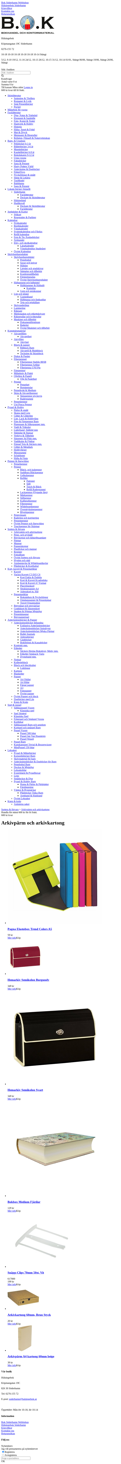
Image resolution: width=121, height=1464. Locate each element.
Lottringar (25, 668)
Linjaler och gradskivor (31, 268)
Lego (16, 775)
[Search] (2, 76)
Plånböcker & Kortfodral (26, 566)
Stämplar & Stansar (23, 432)
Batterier (24, 325)
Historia (18, 126)
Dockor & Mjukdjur (24, 767)
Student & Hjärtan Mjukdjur (28, 611)
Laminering (19, 308)
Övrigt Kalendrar (22, 251)
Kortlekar (18, 722)
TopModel (19, 180)
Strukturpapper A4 (29, 588)
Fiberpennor (26, 503)
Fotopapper (26, 690)
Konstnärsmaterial (17, 330)
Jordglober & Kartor (18, 211)
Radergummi (26, 398)
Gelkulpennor (27, 475)
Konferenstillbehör (29, 274)
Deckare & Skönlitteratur (32, 197)
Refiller (24, 478)
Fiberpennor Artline (30, 364)
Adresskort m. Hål (29, 591)
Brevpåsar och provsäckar (27, 605)
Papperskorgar (21, 546)
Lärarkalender (27, 245)
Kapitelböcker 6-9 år (24, 152)
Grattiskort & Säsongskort (27, 608)
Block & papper (22, 345)
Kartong (18, 671)
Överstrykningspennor (31, 509)
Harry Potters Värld (23, 166)
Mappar (18, 543)
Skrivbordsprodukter (18, 254)
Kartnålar (31, 288)
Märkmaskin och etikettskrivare (29, 313)
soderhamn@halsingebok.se (23, 1399)
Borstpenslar (26, 387)
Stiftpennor (25, 498)
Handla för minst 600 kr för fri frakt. (19, 813)
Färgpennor (19, 370)
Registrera (10, 1452)
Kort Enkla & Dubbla (31, 577)
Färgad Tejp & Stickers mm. (28, 444)
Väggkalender (21, 228)
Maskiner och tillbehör (25, 319)
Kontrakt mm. (21, 645)
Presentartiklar (21, 594)
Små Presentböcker (23, 104)
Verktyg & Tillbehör (24, 435)
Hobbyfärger (20, 449)
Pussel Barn (20, 741)
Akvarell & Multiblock (31, 350)
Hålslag (24, 265)
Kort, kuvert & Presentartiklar (22, 569)
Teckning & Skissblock (31, 353)
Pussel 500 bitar (28, 733)
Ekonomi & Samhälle (24, 118)
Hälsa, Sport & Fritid (24, 129)
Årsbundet (19, 240)
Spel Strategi (20, 713)
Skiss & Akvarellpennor (26, 393)
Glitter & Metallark (23, 447)
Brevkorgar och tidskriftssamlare (30, 537)
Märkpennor (26, 495)
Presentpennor (21, 520)
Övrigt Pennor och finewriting (29, 523)
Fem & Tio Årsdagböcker (26, 237)
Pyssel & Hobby (16, 407)
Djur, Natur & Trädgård (25, 115)
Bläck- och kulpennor (31, 469)
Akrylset (24, 342)
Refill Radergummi (36, 489)
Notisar (17, 659)
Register (18, 552)
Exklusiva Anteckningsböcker (35, 625)
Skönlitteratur (14, 95)
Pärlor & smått (21, 410)
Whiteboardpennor (29, 506)
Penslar (17, 381)
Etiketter (18, 648)
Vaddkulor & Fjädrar (24, 441)
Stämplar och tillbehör (31, 271)
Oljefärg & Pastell (23, 376)
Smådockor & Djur (23, 778)
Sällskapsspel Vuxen (24, 707)
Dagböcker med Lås (24, 699)
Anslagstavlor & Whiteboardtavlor (31, 563)
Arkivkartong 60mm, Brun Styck (29, 1314)
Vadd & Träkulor (22, 427)
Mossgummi (20, 452)
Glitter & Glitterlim (23, 415)
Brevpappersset (21, 617)
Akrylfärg (19, 339)
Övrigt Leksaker (22, 798)
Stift (28, 483)
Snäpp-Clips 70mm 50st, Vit (26, 1272)
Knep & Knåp (21, 702)
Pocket (17, 107)
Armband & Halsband (31, 795)
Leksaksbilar (20, 770)
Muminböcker (21, 149)
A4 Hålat (24, 682)
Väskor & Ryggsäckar (25, 790)
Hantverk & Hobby (23, 124)
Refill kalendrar (21, 234)
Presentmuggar (21, 614)
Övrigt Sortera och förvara (27, 557)
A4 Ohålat (25, 679)
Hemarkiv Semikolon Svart (25, 1090)
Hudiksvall (19, 203)
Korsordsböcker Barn (24, 756)
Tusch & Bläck (33, 486)
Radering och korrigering (26, 518)
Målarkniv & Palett (23, 373)
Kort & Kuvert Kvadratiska (33, 580)
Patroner (30, 481)
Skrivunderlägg (21, 305)
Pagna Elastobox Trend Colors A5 (30, 929)
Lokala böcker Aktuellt (19, 189)
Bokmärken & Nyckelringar (34, 597)
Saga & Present (21, 163)
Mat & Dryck (20, 132)
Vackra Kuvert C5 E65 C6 (27, 574)
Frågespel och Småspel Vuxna (29, 719)
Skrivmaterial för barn (25, 758)
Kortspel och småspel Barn (27, 727)
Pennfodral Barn (22, 764)
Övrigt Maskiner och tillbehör (35, 328)
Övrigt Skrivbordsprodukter (34, 279)
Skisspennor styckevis (31, 396)
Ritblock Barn (27, 347)
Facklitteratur (14, 112)
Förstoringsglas (27, 277)
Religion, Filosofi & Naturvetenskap (32, 138)
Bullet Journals (27, 634)
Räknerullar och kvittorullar (27, 316)
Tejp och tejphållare (30, 302)
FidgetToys (19, 172)
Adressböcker (27, 637)
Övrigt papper (27, 693)
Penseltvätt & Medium (25, 390)
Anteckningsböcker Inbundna (28, 622)
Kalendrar (12, 220)
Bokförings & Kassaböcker (33, 642)
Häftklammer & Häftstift (32, 285)
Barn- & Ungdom (16, 141)
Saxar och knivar (28, 262)
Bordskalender (21, 226)
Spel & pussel (14, 705)
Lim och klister (21, 294)
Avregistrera (11, 1455)
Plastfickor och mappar (25, 549)
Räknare (18, 311)
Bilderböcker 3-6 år (23, 146)
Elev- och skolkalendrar (25, 243)
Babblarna (19, 183)
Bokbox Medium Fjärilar (24, 1202)
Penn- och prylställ (23, 535)
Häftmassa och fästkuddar (33, 299)
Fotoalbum (19, 554)
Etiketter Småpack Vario (32, 654)
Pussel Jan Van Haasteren (33, 736)
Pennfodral (25, 260)
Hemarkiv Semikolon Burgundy (28, 980)
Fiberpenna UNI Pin (30, 367)
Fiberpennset (20, 359)
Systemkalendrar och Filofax (28, 231)
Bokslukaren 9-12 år (24, 155)
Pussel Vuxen (20, 730)
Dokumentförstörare (30, 322)
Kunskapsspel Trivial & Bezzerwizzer (33, 744)
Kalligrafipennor (28, 500)
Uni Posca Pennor (23, 404)
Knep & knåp (14, 801)
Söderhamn (19, 192)
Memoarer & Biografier (25, 135)
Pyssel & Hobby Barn (25, 781)
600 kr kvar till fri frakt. (13, 90)
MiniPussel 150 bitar (24, 747)
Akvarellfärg (20, 333)
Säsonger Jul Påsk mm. (25, 438)
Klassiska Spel (21, 716)
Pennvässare (20, 515)
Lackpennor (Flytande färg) (34, 492)
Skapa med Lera (22, 413)
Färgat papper (27, 685)
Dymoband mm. (28, 656)
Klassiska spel (27, 710)
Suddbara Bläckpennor (31, 472)
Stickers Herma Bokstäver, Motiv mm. (39, 651)
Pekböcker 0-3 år (22, 143)
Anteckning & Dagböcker (27, 169)
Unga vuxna (20, 158)
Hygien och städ (22, 560)
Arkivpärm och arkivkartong (28, 532)
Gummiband (26, 296)
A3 (21, 688)
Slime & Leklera (22, 177)
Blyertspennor (27, 512)
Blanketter (19, 673)
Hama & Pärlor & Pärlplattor (34, 784)
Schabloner (19, 455)
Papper (17, 676)
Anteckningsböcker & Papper (22, 620)
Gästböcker (26, 639)
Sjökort (17, 214)
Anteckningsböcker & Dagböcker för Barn (35, 761)
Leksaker (12, 750)
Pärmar (17, 540)
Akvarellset (26, 336)
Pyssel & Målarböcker (25, 753)
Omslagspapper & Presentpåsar (35, 600)
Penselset (24, 384)
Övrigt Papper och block (26, 696)
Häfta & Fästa (21, 458)
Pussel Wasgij (27, 739)
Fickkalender (20, 223)
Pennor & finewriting (18, 461)
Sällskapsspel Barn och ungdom (30, 724)
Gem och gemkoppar (30, 291)
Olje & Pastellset (28, 379)
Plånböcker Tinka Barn (31, 792)
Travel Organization (30, 603)
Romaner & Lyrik (23, 101)
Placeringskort (27, 586)
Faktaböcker (20, 160)
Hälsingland (20, 200)
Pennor (17, 466)
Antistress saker (21, 804)
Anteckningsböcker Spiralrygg (35, 628)
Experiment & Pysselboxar (27, 773)
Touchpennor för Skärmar (27, 526)
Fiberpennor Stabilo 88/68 (33, 362)
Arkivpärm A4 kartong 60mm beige (31, 1356)
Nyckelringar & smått (24, 175)
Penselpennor (20, 401)
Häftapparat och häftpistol (27, 282)
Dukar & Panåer (22, 356)
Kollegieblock (21, 662)
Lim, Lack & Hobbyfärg (26, 418)
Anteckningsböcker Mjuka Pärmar (37, 631)
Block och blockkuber (25, 665)
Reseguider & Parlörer (25, 217)
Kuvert (17, 571)
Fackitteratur (26, 209)
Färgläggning (26, 787)
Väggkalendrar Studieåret (33, 248)
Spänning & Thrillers (24, 98)
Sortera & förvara (16, 529)
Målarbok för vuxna (17, 109)
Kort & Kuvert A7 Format (33, 583)
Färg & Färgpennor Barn (26, 421)
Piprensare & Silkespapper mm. (29, 424)
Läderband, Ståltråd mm (26, 430)
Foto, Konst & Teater (24, 121)
